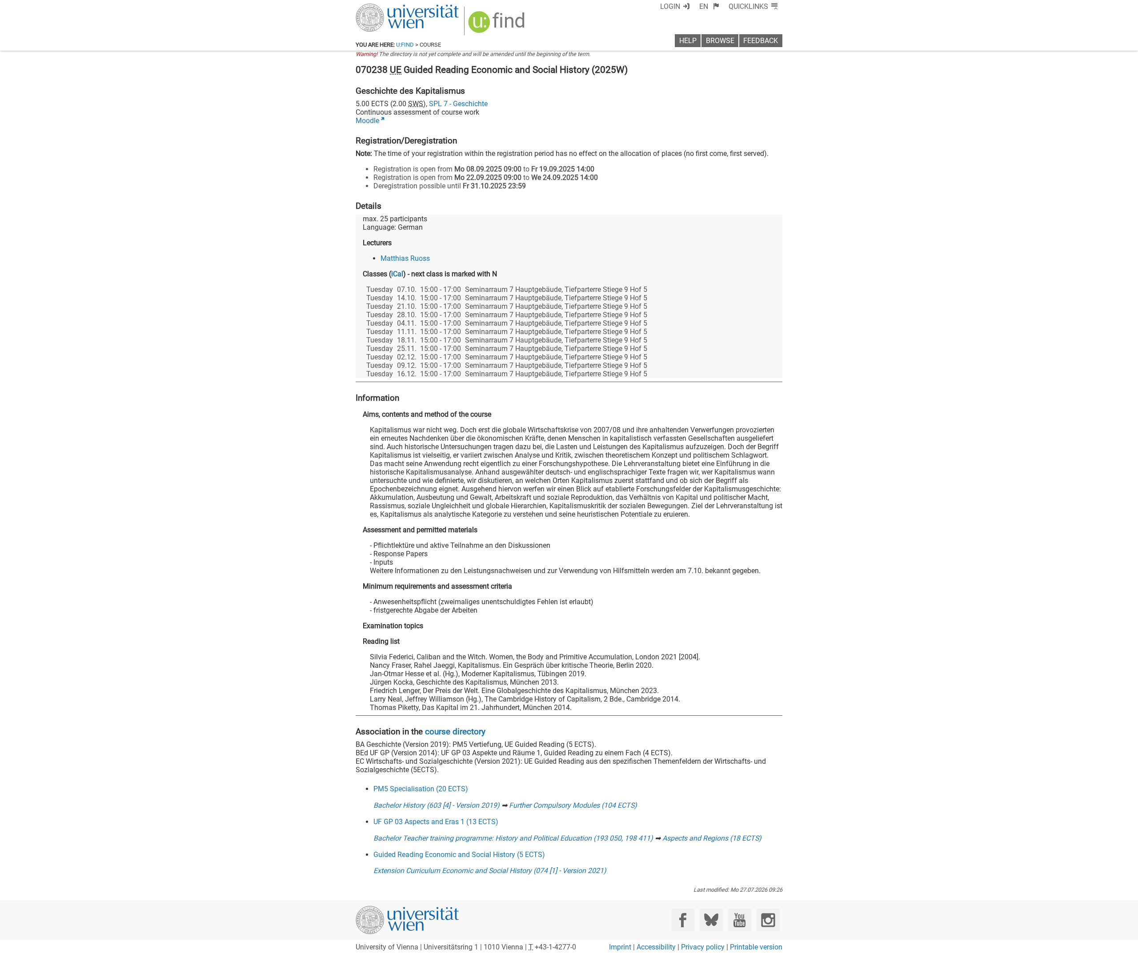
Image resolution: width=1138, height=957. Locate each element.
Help (688, 40)
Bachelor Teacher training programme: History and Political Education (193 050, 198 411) (513, 838)
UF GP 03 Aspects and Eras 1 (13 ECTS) (435, 821)
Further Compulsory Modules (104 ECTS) (573, 805)
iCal (397, 274)
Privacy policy (703, 947)
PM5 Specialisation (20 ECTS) (420, 789)
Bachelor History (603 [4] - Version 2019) (436, 805)
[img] (497, 25)
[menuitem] (709, 6)
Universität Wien (386, 8)
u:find (405, 44)
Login (670, 6)
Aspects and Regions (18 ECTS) (711, 838)
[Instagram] (768, 920)
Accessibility (656, 947)
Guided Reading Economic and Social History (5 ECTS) (459, 854)
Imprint (620, 947)
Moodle (367, 120)
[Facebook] (683, 920)
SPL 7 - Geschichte (458, 104)
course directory (455, 731)
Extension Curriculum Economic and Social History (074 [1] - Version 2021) (489, 870)
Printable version (756, 947)
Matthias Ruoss (405, 258)
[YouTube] (739, 920)
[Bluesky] (711, 920)
